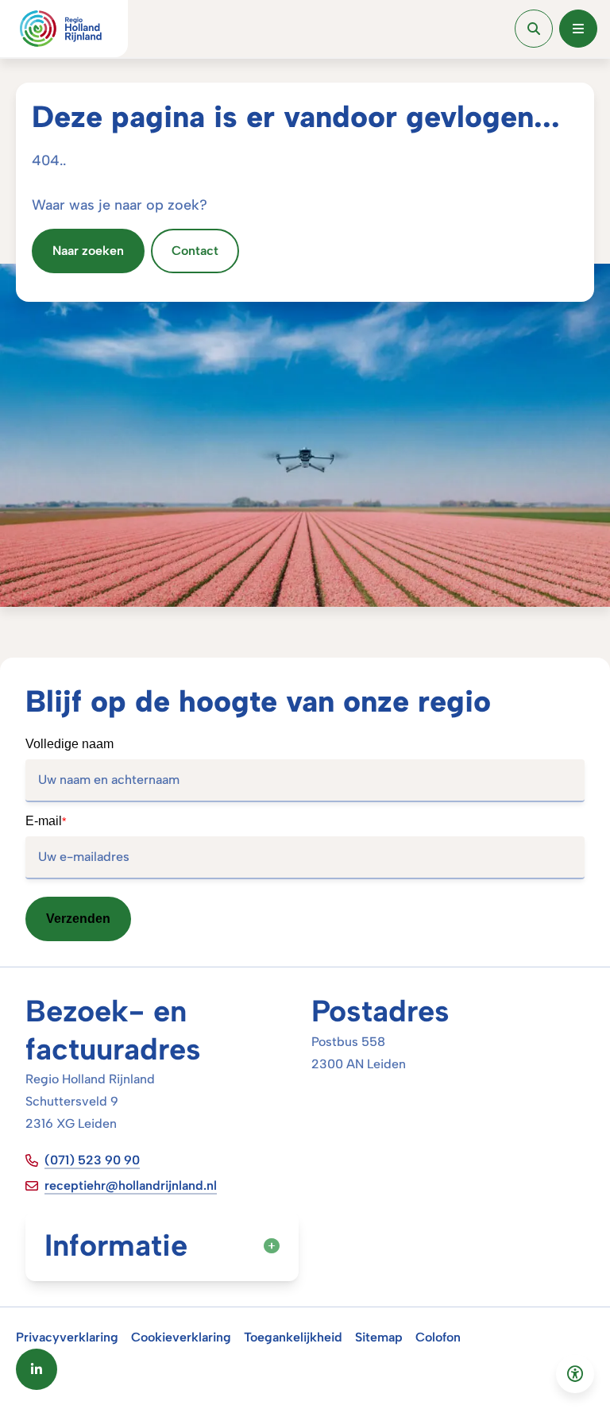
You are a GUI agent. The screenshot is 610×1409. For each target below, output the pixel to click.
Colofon (438, 1337)
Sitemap (379, 1337)
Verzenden (78, 918)
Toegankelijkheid (293, 1337)
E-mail (45, 821)
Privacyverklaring (67, 1337)
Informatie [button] (115, 1245)
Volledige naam (69, 744)
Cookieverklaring (181, 1337)
